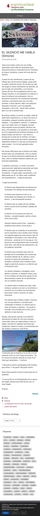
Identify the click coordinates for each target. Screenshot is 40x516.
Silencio (7, 401)
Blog (6, 398)
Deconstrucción (16, 455)
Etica (34, 461)
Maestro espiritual (21, 473)
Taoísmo (32, 491)
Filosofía (24, 464)
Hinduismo (30, 467)
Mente (18, 476)
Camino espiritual (17, 443)
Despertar (26, 455)
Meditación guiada (9, 476)
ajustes (16, 509)
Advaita (16, 437)
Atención (12, 440)
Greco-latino (20, 467)
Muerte (34, 476)
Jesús (14, 470)
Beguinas (20, 440)
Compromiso (24, 446)
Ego (22, 458)
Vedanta (26, 494)
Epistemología (29, 458)
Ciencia (27, 443)
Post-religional (30, 482)
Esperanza (7, 461)
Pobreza (21, 482)
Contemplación (9, 452)
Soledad (17, 491)
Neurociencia (15, 479)
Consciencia (27, 449)
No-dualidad (25, 479)
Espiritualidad (17, 461)
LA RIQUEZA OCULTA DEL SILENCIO (18, 404)
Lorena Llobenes (9, 473)
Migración (26, 476)
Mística (6, 479)
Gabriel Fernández (9, 467)
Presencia (7, 485)
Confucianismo (17, 449)
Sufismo (24, 491)
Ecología (7, 458)
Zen (32, 494)
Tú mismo (17, 494)
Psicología (25, 485)
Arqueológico (30, 437)
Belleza (28, 440)
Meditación (32, 473)
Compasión (15, 446)
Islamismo (7, 470)
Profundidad (16, 485)
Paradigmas (8, 482)
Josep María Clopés (24, 470)
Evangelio (7, 464)
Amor (22, 437)
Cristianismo (19, 452)
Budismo (7, 443)
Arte (6, 440)
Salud (22, 488)
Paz (15, 482)
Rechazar (14, 513)
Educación (15, 458)
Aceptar (6, 513)
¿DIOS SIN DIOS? (10, 407)
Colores (7, 446)
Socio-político (8, 491)
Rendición (7, 488)
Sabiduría (15, 488)
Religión (33, 485)
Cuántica (7, 455)
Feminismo (16, 464)
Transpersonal (8, 494)
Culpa (27, 452)
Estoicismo (27, 461)
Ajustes (23, 513)
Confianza (7, 449)
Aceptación (8, 437)
